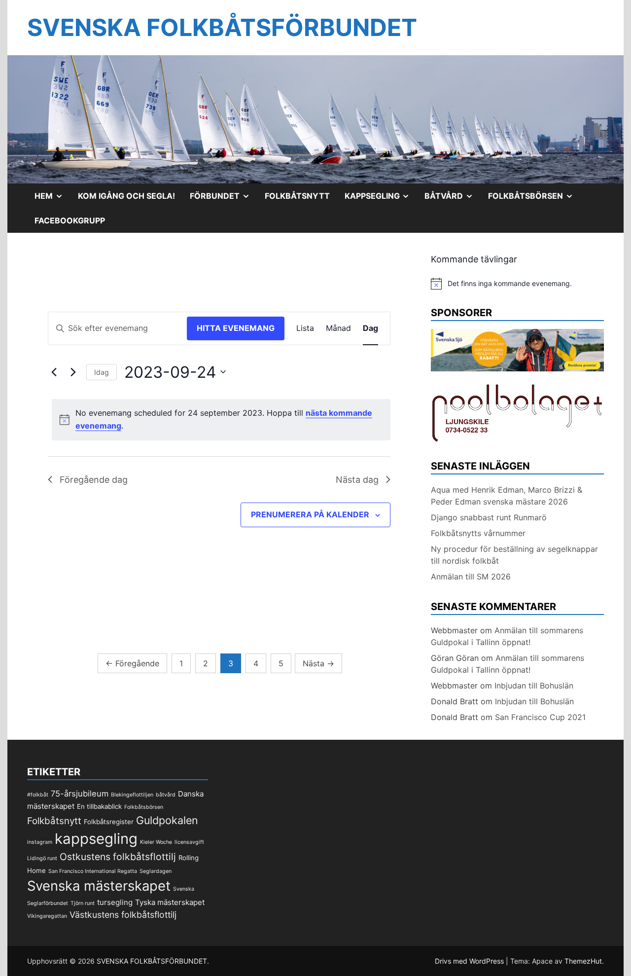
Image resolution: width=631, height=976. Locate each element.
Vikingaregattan (47, 916)
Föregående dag (94, 479)
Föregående (132, 663)
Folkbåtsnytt (297, 196)
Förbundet (223, 199)
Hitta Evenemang (236, 328)
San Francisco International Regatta (92, 871)
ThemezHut (583, 961)
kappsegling (96, 838)
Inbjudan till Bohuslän (533, 685)
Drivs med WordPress (470, 961)
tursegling (115, 902)
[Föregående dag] (54, 372)
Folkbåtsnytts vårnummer (478, 533)
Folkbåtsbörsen (534, 199)
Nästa (318, 663)
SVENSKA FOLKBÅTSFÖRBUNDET (222, 27)
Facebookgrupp (70, 220)
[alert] (221, 419)
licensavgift (189, 842)
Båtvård (452, 199)
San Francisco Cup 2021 (540, 717)
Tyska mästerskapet (170, 902)
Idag (101, 372)
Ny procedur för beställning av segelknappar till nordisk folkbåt (514, 555)
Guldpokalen (167, 820)
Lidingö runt (42, 858)
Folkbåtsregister (109, 822)
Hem (52, 199)
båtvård (165, 795)
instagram (39, 842)
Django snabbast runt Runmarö (489, 517)
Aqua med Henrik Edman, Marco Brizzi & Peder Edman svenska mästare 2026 (506, 495)
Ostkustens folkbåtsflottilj (118, 857)
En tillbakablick (99, 806)
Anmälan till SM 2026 (471, 576)
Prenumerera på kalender (310, 514)
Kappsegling (381, 199)
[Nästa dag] (73, 372)
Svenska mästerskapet (99, 885)
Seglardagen (156, 871)
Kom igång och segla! (126, 196)
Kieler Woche (156, 842)
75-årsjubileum (79, 793)
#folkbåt (37, 795)
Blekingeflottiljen (132, 795)
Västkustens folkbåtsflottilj (123, 914)
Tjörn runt (82, 903)
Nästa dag (357, 479)
